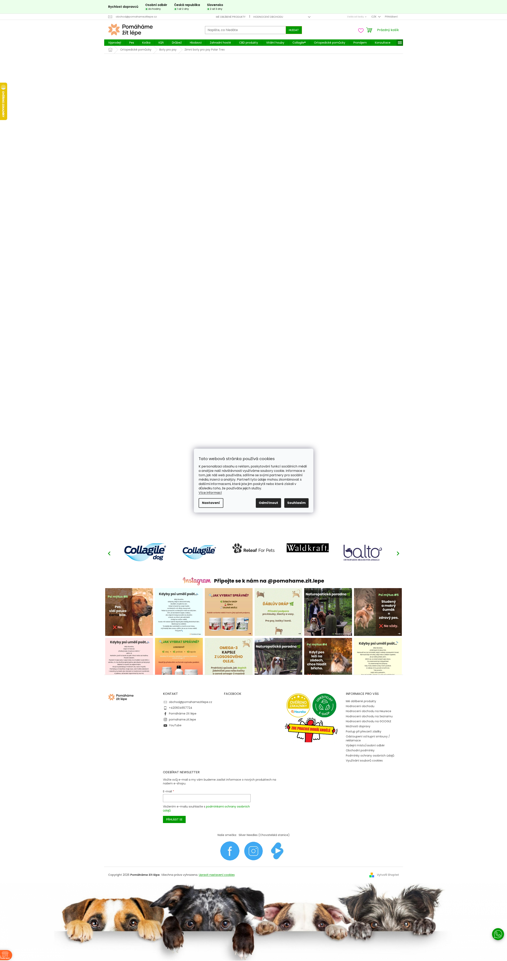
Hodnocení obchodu (268, 17)
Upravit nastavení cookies (217, 875)
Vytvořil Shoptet (388, 875)
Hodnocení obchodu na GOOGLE (368, 721)
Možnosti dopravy (358, 726)
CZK (374, 17)
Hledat (294, 30)
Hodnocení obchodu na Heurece (368, 711)
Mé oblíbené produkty (230, 17)
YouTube (175, 725)
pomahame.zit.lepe (182, 719)
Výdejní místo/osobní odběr (365, 745)
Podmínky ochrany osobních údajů (370, 756)
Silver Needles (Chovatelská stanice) (264, 835)
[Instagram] (253, 851)
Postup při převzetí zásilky (363, 731)
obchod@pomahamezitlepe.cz (190, 702)
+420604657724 (180, 708)
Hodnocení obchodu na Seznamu (369, 716)
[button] (398, 553)
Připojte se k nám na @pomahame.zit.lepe (269, 580)
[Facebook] (230, 851)
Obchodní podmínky (360, 750)
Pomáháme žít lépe (182, 714)
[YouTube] (277, 851)
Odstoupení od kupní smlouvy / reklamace (368, 738)
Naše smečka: (227, 835)
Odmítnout (268, 503)
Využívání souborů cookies (364, 761)
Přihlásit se (174, 819)
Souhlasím (296, 503)
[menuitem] (114, 42)
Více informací (210, 492)
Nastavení (211, 503)
